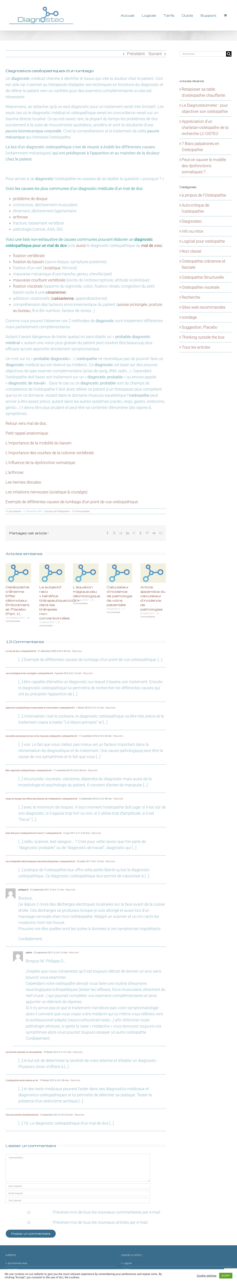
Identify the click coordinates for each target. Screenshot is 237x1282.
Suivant (155, 53)
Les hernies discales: (24, 482)
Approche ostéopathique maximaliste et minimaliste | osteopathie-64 (40, 707)
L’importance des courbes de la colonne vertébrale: (50, 453)
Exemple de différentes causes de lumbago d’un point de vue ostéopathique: (72, 502)
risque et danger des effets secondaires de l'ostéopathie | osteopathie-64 (41, 798)
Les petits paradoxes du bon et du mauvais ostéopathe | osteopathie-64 (41, 736)
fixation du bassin (28, 261)
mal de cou (151, 245)
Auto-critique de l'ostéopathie (195, 208)
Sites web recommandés (203, 307)
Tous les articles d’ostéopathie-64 (22, 1115)
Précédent (136, 53)
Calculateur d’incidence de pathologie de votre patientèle (119, 596)
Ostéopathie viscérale (200, 287)
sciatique (52, 268)
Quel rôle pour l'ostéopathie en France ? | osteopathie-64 (33, 833)
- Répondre (76, 651)
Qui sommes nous (17, 1263)
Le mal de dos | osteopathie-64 (21, 651)
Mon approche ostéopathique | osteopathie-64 (29, 770)
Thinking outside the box (203, 337)
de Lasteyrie (15, 511)
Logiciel (127, 1263)
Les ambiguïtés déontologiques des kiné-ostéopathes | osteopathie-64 (40, 861)
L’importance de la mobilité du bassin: (39, 443)
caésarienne (63, 298)
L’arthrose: (15, 472)
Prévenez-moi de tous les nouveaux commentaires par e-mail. (107, 1212)
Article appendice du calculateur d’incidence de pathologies (152, 598)
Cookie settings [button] (206, 1275)
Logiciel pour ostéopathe (203, 241)
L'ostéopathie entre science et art (22, 1080)
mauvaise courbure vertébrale (39, 280)
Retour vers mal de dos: (26, 423)
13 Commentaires (81, 511)
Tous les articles (196, 347)
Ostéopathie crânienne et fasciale (203, 264)
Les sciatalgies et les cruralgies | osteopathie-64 (29, 673)
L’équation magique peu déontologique (86, 591)
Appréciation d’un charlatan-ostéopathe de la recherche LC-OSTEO (205, 127)
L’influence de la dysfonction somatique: (41, 462)
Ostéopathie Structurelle (203, 277)
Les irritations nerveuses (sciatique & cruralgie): (47, 492)
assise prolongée (132, 304)
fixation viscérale (28, 286)
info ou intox (192, 231)
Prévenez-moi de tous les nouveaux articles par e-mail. (100, 1222)
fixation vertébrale (29, 255)
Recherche (191, 297)
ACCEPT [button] (225, 1275)
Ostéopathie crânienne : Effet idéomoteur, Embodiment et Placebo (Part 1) (18, 600)
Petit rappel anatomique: (27, 433)
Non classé (191, 251)
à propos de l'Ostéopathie (56, 511)
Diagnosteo (192, 221)
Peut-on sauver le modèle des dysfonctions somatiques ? (204, 165)
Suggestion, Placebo (199, 327)
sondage (189, 317)
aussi (81, 245)
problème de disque (30, 198)
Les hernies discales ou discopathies (24, 1052)
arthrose (20, 217)
